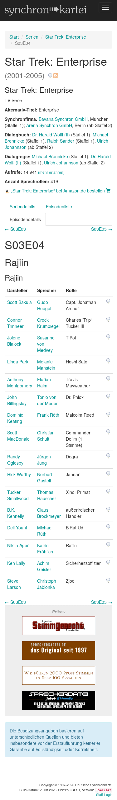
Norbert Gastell (44, 477)
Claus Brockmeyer (49, 513)
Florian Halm (44, 382)
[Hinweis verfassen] (50, 73)
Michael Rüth (44, 530)
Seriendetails (22, 206)
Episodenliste (59, 206)
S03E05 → (101, 229)
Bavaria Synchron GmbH (63, 119)
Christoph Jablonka (46, 584)
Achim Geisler (44, 566)
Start (14, 37)
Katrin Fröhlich (45, 548)
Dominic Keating (15, 418)
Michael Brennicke (50, 156)
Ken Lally (16, 563)
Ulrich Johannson (61, 162)
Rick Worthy (19, 474)
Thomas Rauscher (46, 495)
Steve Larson (14, 584)
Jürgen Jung (44, 459)
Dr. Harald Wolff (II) (51, 134)
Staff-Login (104, 794)
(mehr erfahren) (51, 172)
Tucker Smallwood (18, 495)
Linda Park (17, 361)
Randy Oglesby (15, 459)
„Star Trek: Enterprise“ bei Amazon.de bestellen (58, 190)
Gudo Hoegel (44, 305)
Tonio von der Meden (48, 400)
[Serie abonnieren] (55, 73)
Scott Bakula (19, 302)
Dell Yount (17, 527)
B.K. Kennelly (15, 513)
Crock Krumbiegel (48, 323)
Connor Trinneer (15, 323)
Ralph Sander (60, 141)
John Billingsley (17, 400)
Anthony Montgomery (19, 382)
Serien (32, 37)
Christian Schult (46, 435)
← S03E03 (15, 229)
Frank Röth (48, 415)
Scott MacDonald (18, 435)
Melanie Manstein (46, 364)
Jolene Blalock (14, 340)
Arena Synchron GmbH (49, 125)
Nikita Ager (18, 545)
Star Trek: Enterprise (65, 37)
